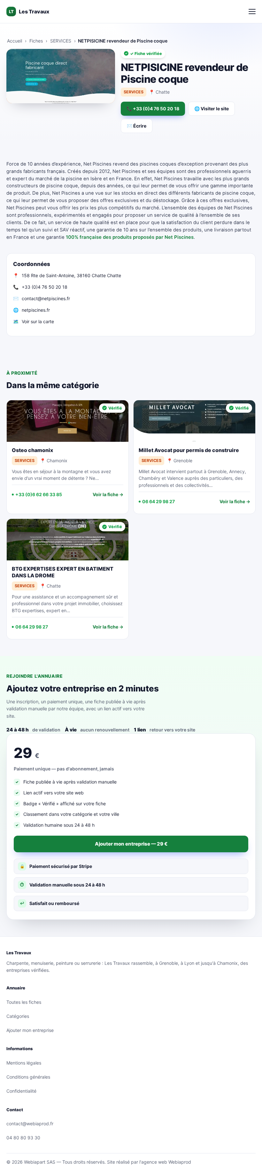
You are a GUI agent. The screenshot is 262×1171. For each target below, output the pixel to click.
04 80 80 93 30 (23, 1137)
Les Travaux (29, 11)
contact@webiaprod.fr (29, 1123)
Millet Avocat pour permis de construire (189, 450)
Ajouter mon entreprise (30, 1030)
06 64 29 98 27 (158, 501)
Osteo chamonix (32, 450)
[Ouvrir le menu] (252, 11)
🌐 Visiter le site (211, 108)
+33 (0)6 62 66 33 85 (38, 494)
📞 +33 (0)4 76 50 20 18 (153, 108)
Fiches (36, 40)
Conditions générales (28, 1077)
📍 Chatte (159, 92)
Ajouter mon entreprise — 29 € (131, 844)
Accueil (14, 40)
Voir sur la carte (38, 321)
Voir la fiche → (108, 494)
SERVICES (60, 40)
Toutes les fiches (23, 1002)
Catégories (17, 1016)
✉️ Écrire (136, 126)
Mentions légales (23, 1063)
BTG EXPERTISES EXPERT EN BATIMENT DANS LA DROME (62, 572)
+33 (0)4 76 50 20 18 (44, 287)
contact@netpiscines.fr (46, 298)
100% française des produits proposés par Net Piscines (130, 237)
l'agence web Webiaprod (165, 1162)
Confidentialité (21, 1091)
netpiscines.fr (36, 310)
